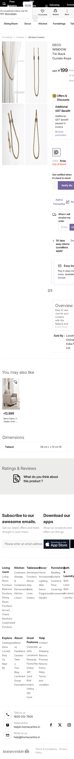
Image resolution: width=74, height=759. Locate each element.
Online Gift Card (30, 672)
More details (11, 13)
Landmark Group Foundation (20, 680)
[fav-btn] (15, 382)
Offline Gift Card (30, 693)
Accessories (58, 593)
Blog (16, 672)
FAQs (42, 672)
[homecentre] (17, 751)
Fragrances (45, 593)
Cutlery (30, 597)
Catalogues (8, 642)
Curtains (20, 37)
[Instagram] (69, 725)
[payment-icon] (67, 266)
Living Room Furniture (7, 580)
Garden (43, 597)
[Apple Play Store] (56, 544)
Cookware (19, 572)
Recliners (7, 618)
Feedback (19, 651)
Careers (18, 655)
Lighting (43, 580)
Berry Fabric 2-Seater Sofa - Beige (11, 420)
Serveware (33, 572)
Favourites (32, 663)
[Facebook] (51, 725)
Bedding (55, 572)
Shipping (43, 651)
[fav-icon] (43, 12)
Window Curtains (36, 37)
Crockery (32, 576)
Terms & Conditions (46, 749)
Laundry (68, 597)
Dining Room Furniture (7, 601)
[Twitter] (60, 725)
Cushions (56, 580)
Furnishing (7, 37)
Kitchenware (21, 589)
